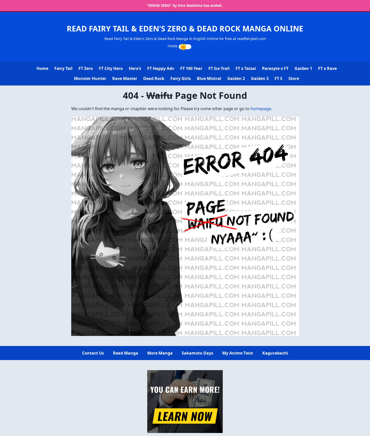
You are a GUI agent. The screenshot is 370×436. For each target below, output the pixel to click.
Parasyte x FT (275, 68)
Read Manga (125, 353)
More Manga (160, 353)
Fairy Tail (63, 68)
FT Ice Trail (219, 68)
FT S (278, 78)
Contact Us (93, 353)
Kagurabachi (275, 353)
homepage (260, 108)
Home (42, 68)
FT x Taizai (246, 68)
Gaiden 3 (260, 78)
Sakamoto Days (197, 353)
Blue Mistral (209, 78)
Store (293, 78)
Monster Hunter (90, 78)
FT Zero (86, 68)
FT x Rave (327, 68)
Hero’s (135, 68)
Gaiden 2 (236, 78)
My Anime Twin (237, 353)
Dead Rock (153, 78)
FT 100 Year (191, 68)
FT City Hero (111, 68)
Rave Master (124, 78)
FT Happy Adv (160, 68)
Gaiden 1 (303, 68)
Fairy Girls (180, 78)
